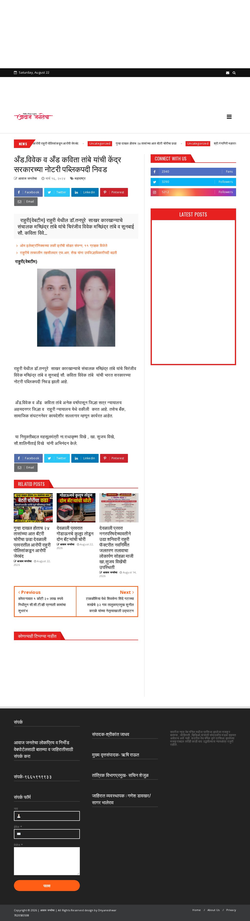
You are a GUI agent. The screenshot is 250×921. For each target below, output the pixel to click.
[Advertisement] (123, 34)
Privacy (231, 910)
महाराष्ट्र (80, 178)
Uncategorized (83, 143)
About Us (214, 910)
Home (196, 910)
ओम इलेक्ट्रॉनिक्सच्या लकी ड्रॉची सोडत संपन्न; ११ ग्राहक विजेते (63, 245)
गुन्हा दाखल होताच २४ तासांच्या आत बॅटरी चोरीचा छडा (130, 143)
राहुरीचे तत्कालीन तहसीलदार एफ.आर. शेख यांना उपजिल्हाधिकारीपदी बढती (68, 252)
